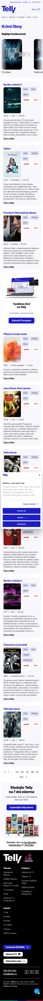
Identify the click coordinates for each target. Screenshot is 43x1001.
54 (22, 772)
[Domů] (9, 9)
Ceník (5, 894)
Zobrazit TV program (21, 320)
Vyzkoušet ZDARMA (15, 947)
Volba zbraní (10, 452)
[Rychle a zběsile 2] (12, 100)
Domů (4, 17)
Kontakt (25, 2)
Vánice (7, 148)
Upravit (20, 517)
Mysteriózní (28, 532)
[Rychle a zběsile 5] (12, 596)
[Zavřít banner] (39, 475)
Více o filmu (9, 138)
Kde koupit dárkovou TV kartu (11, 884)
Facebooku (30, 842)
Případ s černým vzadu (15, 334)
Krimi (33, 89)
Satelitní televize (10, 879)
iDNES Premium (10, 933)
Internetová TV (28, 872)
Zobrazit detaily (29, 504)
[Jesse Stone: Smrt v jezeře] (12, 404)
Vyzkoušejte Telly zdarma (21, 807)
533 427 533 (9, 970)
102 (22, 776)
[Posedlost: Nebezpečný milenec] (12, 228)
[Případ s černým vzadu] (12, 350)
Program (21, 17)
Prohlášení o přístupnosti (27, 892)
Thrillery (35, 153)
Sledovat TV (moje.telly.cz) (9, 899)
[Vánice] (12, 164)
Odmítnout (21, 524)
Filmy (29, 17)
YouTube (29, 845)
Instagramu (15, 845)
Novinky (6, 921)
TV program (8, 890)
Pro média (7, 925)
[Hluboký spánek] (12, 532)
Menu (34, 9)
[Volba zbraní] (12, 468)
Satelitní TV (26, 876)
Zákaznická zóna (15, 2)
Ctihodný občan (12, 709)
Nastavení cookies (10, 986)
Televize (12, 17)
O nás (5, 912)
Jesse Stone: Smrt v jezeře (17, 388)
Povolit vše (21, 511)
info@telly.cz (10, 974)
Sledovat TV (11, 954)
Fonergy (6, 929)
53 (17, 772)
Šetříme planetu (28, 887)
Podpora (26, 868)
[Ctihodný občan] (12, 725)
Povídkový (28, 660)
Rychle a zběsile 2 (13, 84)
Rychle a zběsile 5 (13, 580)
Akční (26, 94)
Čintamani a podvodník (15, 644)
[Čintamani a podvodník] (12, 660)
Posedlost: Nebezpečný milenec (20, 212)
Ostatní (26, 655)
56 (32, 772)
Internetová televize (8, 873)
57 (37, 772)
